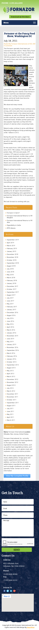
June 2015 (10, 339)
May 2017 (10, 304)
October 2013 (11, 362)
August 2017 (11, 295)
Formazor (19, 12)
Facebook (4, 591)
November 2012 (12, 382)
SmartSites (30, 627)
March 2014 (11, 353)
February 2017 (12, 307)
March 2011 (11, 420)
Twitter (7, 591)
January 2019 (11, 251)
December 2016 (12, 312)
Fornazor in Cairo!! (13, 213)
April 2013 (10, 374)
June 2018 (10, 272)
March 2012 (11, 391)
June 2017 (10, 301)
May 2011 (10, 414)
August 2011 (11, 406)
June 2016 (10, 321)
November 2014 (12, 347)
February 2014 (12, 356)
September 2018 (13, 263)
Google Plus (14, 591)
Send (17, 549)
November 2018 (12, 257)
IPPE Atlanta (11, 228)
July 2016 (10, 318)
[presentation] (18, 542)
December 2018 (12, 254)
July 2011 (10, 408)
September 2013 (13, 365)
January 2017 (11, 310)
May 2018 (10, 275)
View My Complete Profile (17, 475)
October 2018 (11, 260)
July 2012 (10, 388)
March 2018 (11, 278)
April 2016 (10, 327)
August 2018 (11, 266)
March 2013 (11, 376)
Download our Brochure (20, 17)
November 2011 (12, 397)
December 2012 (12, 379)
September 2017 (13, 292)
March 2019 (11, 246)
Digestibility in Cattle (14, 225)
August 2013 (11, 368)
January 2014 (11, 359)
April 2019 (10, 243)
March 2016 (11, 330)
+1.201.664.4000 (16, 3)
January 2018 (11, 283)
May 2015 (10, 342)
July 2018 (10, 269)
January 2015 (11, 344)
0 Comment (8, 45)
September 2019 (13, 240)
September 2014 (13, 350)
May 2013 (10, 371)
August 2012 (11, 385)
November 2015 (12, 336)
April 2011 (10, 417)
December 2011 (12, 394)
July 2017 (10, 298)
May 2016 (10, 324)
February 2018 (12, 280)
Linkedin (11, 591)
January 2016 (11, 333)
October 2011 (11, 400)
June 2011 (10, 411)
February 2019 (12, 248)
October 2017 (11, 289)
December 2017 (12, 286)
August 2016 (11, 315)
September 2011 (13, 403)
